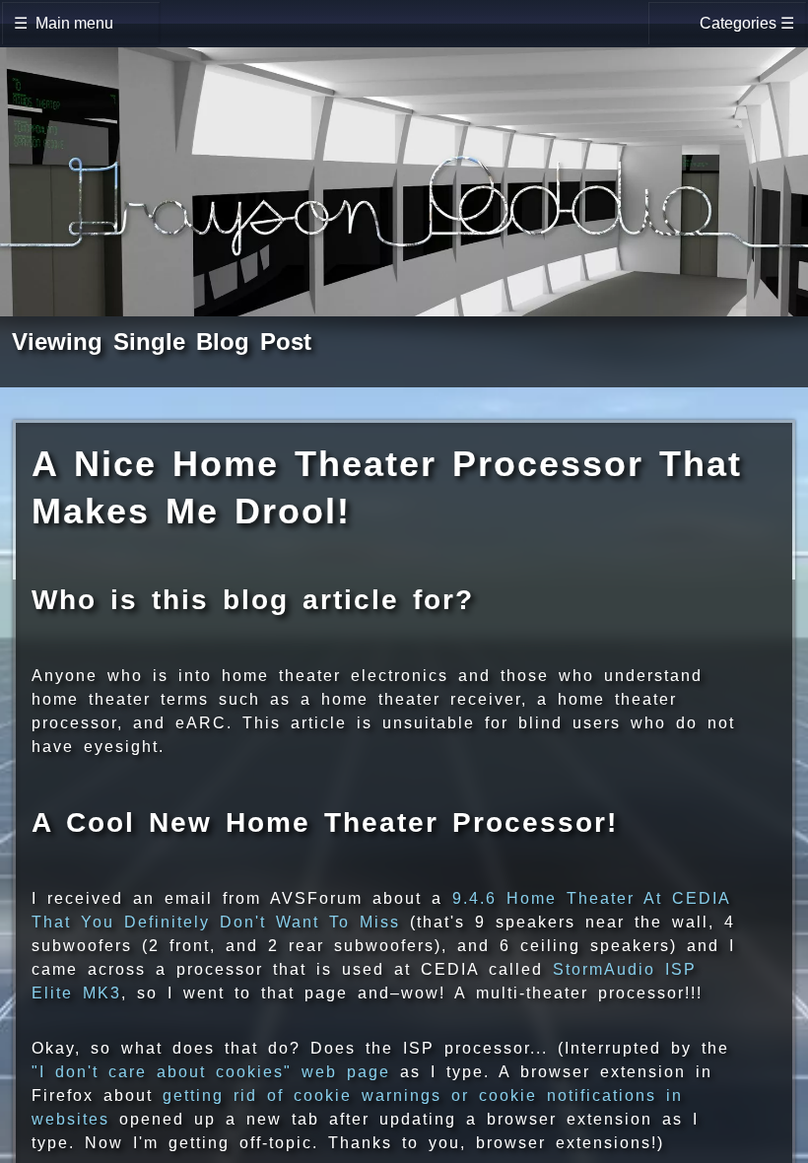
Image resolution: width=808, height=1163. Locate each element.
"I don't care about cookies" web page (211, 1071)
